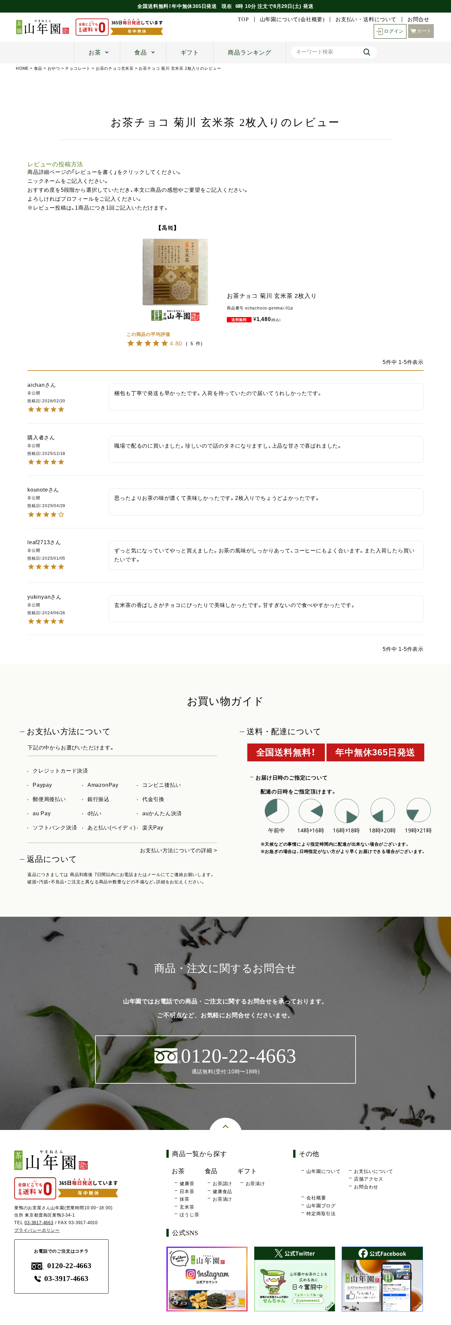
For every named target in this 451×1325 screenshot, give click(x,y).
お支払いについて (373, 1171)
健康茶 (187, 1183)
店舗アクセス (368, 1179)
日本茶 (187, 1191)
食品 (140, 52)
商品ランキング (249, 52)
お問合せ (418, 19)
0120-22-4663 (69, 1266)
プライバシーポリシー (37, 1230)
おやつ (54, 68)
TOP (243, 19)
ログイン (393, 31)
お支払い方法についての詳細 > (178, 850)
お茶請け (222, 1183)
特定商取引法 (321, 1213)
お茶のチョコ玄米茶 (115, 68)
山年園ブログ (321, 1205)
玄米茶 (187, 1207)
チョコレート (77, 68)
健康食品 (222, 1191)
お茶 (94, 52)
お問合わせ (366, 1186)
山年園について (323, 1171)
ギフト (190, 52)
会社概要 (316, 1197)
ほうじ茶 (189, 1214)
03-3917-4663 (38, 1222)
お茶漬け (222, 1199)
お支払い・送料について (366, 19)
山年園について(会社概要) (292, 19)
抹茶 (185, 1199)
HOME (22, 68)
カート (424, 30)
